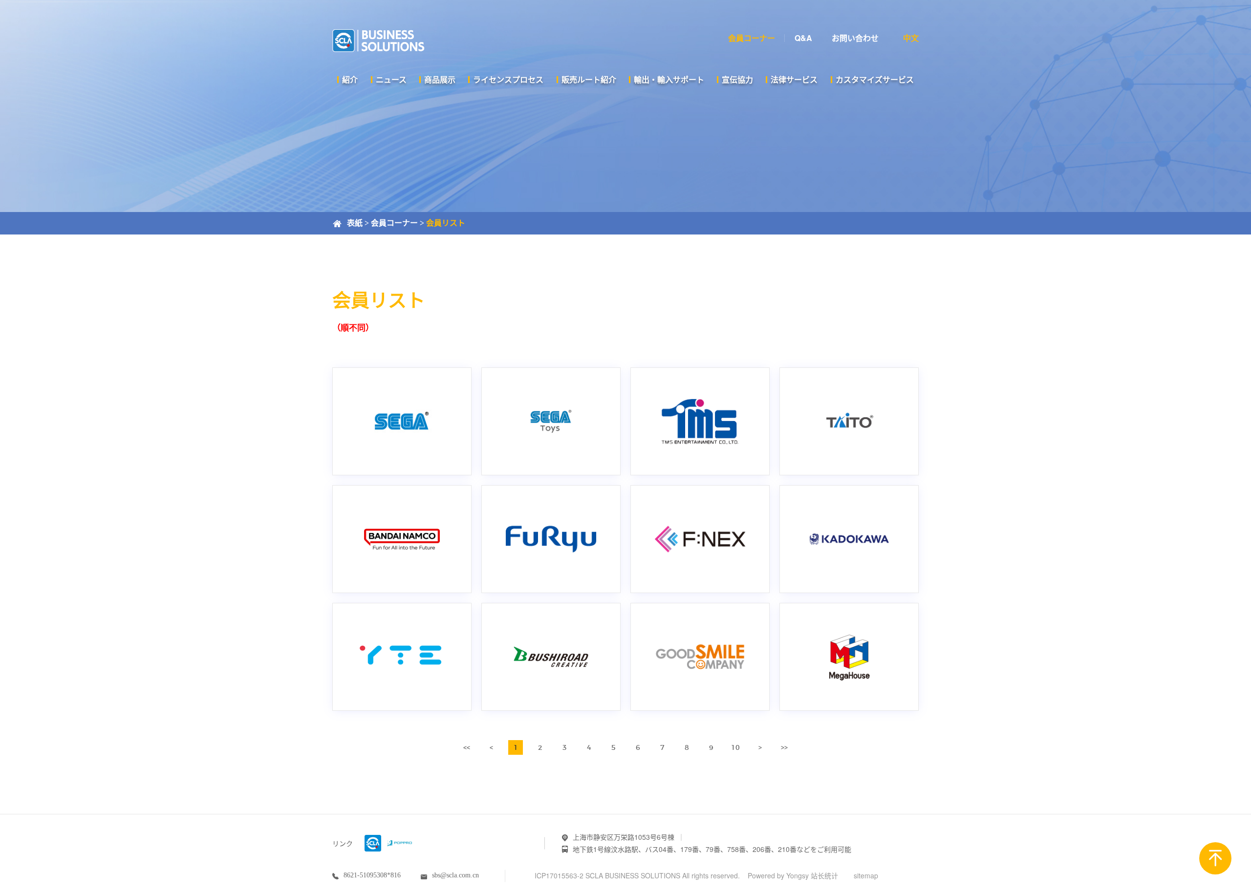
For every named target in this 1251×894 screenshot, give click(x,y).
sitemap (866, 875)
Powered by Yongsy (778, 875)
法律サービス (794, 79)
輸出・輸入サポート (669, 79)
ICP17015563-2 (559, 875)
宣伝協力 (737, 79)
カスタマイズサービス (875, 79)
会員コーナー (394, 223)
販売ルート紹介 (588, 79)
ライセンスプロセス (508, 79)
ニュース (391, 79)
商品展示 (439, 79)
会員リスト (445, 223)
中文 (911, 37)
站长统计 (824, 875)
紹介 (350, 79)
